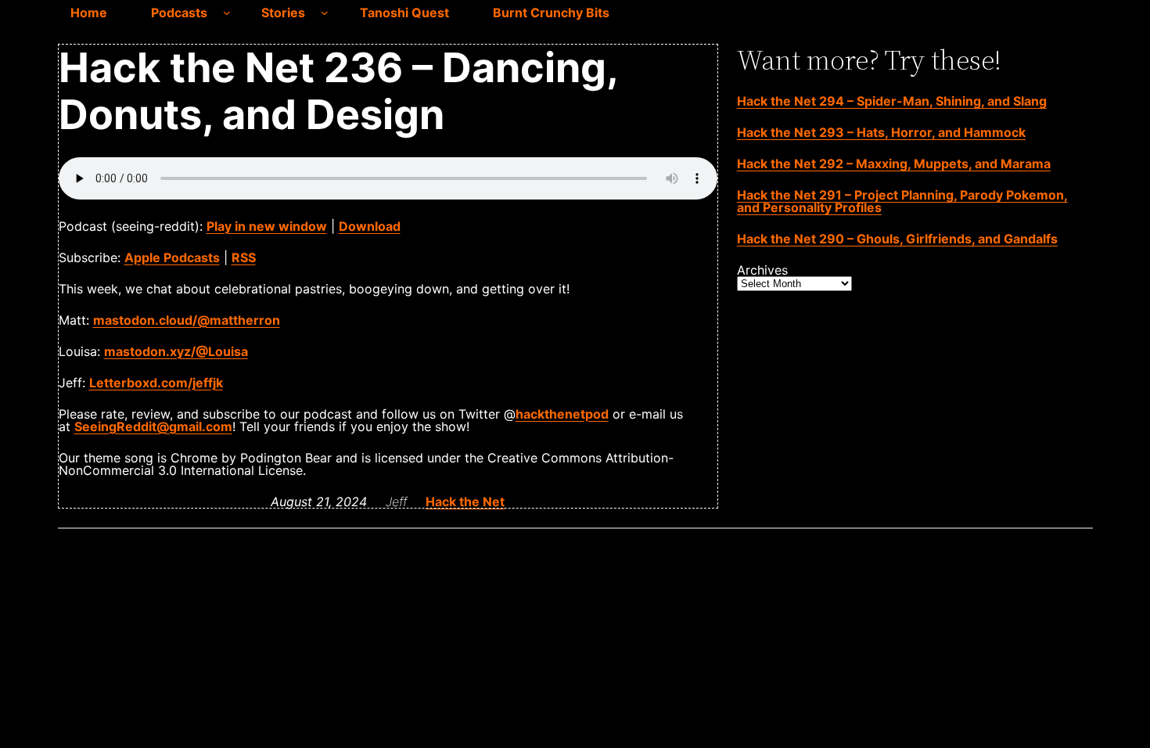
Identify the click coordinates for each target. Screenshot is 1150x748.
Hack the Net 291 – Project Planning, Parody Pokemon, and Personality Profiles (902, 201)
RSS (244, 257)
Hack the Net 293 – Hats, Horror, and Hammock (881, 132)
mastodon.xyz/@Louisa (176, 351)
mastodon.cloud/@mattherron (186, 320)
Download (370, 226)
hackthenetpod (562, 414)
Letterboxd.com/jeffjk (156, 382)
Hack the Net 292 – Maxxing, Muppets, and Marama (894, 163)
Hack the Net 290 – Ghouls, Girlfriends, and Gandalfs (897, 238)
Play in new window (267, 226)
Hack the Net (465, 501)
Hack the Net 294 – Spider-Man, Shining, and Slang (892, 101)
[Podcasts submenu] (227, 12)
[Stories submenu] (325, 12)
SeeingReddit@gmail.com (153, 426)
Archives (762, 270)
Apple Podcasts (172, 257)
